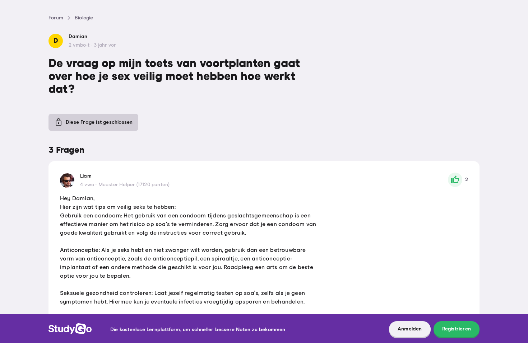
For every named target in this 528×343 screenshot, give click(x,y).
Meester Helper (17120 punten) (134, 184)
